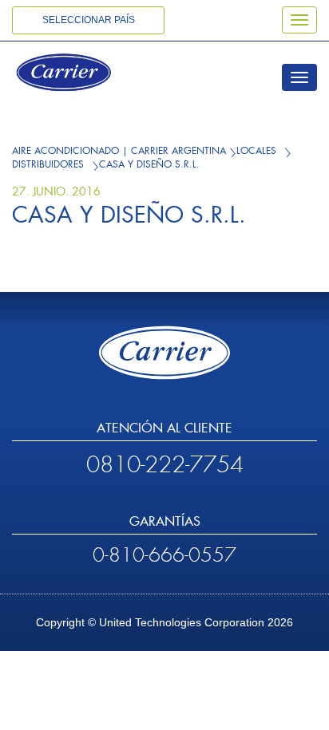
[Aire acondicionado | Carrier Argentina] (85, 74)
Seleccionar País (88, 20)
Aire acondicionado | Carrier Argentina (119, 150)
